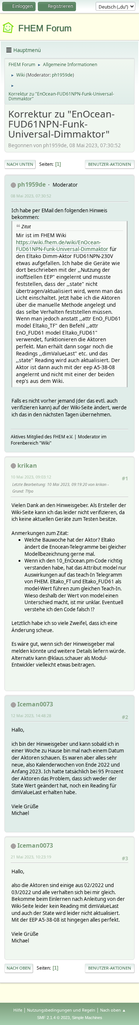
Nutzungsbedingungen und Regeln (61, 1010)
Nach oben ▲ (113, 1010)
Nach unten (20, 164)
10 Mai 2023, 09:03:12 (31, 477)
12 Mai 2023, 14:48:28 (31, 715)
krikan (27, 465)
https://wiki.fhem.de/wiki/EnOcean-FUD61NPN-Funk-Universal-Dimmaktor (62, 246)
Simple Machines (87, 1017)
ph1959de (62, 75)
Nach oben (19, 968)
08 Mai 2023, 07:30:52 (31, 196)
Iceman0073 (35, 704)
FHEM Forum (45, 28)
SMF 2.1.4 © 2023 (53, 1017)
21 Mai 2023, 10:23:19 (31, 857)
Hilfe (17, 1010)
